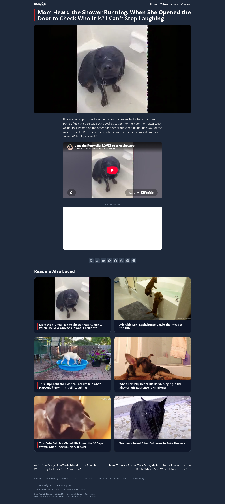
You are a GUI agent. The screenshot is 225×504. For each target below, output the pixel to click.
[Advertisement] (112, 228)
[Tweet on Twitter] (97, 260)
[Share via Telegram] (127, 260)
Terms (65, 478)
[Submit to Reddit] (115, 260)
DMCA (75, 478)
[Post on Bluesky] (103, 260)
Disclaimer (87, 478)
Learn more (91, 496)
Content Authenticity (133, 478)
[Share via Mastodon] (109, 260)
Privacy (37, 478)
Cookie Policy (51, 478)
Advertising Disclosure (107, 478)
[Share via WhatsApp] (121, 260)
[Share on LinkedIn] (91, 260)
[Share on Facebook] (133, 260)
